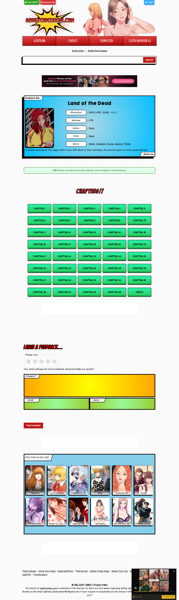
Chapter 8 (89, 220)
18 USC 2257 (78, 585)
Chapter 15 (139, 232)
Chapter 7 (64, 220)
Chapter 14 (114, 232)
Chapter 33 (89, 280)
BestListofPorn (65, 571)
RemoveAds (49, 2)
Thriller (127, 144)
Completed (106, 41)
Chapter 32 (64, 280)
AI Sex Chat (78, 51)
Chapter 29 (114, 268)
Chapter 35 (139, 280)
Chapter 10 (139, 220)
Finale (139, 292)
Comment (31, 376)
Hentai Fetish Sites (99, 571)
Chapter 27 (64, 268)
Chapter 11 (40, 232)
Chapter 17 (64, 244)
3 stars (41, 360)
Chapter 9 (114, 220)
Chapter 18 (89, 244)
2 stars (35, 360)
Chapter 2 (64, 208)
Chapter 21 (39, 256)
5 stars (54, 360)
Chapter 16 (39, 244)
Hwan (91, 128)
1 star (28, 360)
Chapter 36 (39, 292)
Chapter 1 (39, 208)
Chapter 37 (64, 292)
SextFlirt (26, 574)
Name (31, 400)
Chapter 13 (89, 232)
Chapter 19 (114, 244)
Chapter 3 (89, 208)
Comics (72, 41)
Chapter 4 (114, 208)
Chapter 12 (64, 232)
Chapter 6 (39, 220)
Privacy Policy (101, 585)
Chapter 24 (114, 256)
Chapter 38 (89, 292)
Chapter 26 (39, 268)
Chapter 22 (64, 256)
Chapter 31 (39, 280)
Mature (119, 144)
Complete (101, 144)
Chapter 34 (114, 280)
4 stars (48, 360)
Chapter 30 (139, 268)
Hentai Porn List (120, 571)
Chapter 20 (139, 244)
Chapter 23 (89, 256)
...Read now (148, 154)
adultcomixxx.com (48, 588)
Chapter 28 (89, 268)
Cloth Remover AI (140, 41)
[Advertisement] (89, 81)
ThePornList (81, 571)
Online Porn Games (97, 51)
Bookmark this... (33, 98)
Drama (110, 144)
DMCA (89, 585)
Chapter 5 (139, 208)
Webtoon (39, 41)
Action (92, 144)
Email (97, 400)
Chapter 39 (114, 292)
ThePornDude (29, 571)
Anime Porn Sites (47, 571)
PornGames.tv (40, 574)
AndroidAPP (32, 2)
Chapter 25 (139, 256)
